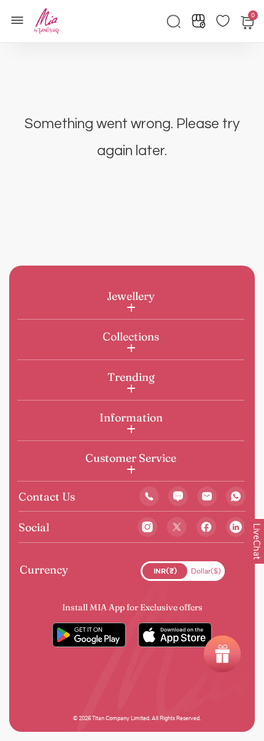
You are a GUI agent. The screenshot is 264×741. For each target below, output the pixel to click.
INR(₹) (165, 571)
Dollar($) (206, 571)
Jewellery (131, 296)
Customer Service (130, 458)
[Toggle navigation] (21, 19)
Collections (131, 336)
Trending (131, 377)
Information (131, 417)
